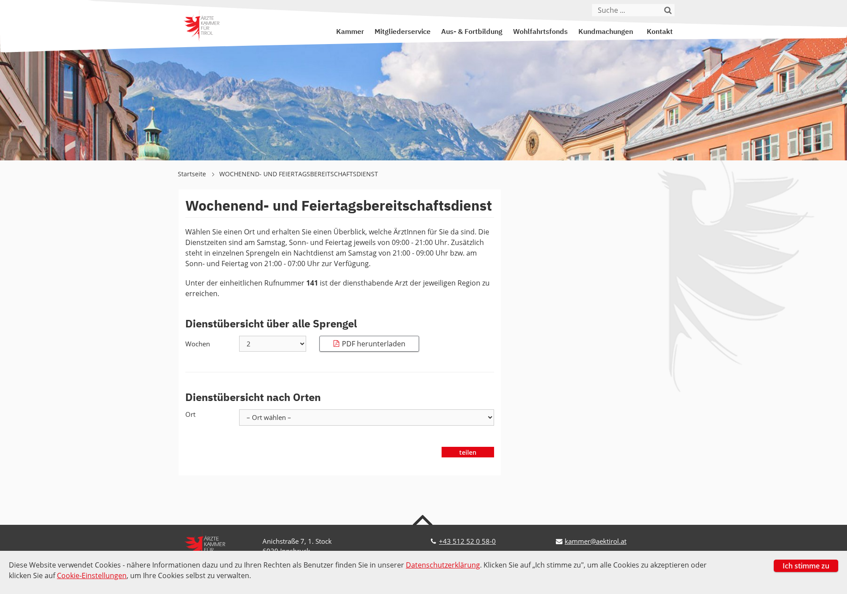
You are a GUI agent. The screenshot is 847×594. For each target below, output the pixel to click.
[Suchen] (668, 10)
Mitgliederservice (403, 32)
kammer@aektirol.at (595, 541)
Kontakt (660, 32)
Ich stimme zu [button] (806, 566)
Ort (190, 414)
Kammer (350, 32)
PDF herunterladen (373, 344)
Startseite (193, 174)
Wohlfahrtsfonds (540, 32)
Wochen (197, 343)
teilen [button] (467, 452)
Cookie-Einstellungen (92, 575)
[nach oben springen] (423, 519)
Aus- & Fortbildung (471, 32)
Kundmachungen (605, 32)
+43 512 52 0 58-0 (467, 541)
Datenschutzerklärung (443, 565)
